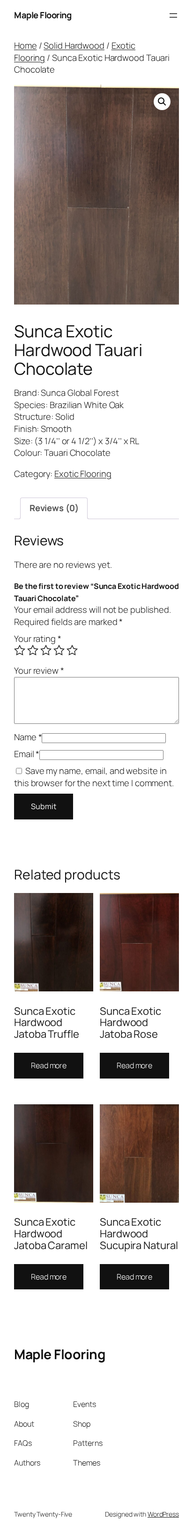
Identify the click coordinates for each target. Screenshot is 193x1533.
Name (28, 737)
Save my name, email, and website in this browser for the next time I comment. (94, 777)
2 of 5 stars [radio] (32, 650)
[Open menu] (173, 15)
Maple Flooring (42, 15)
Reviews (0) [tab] (54, 508)
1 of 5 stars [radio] (19, 650)
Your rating (37, 639)
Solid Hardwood (74, 45)
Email (26, 754)
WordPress (163, 1514)
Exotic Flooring (82, 474)
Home (25, 45)
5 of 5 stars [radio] (72, 650)
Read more (49, 1065)
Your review (39, 670)
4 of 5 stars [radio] (59, 650)
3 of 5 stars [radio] (46, 650)
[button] (162, 101)
